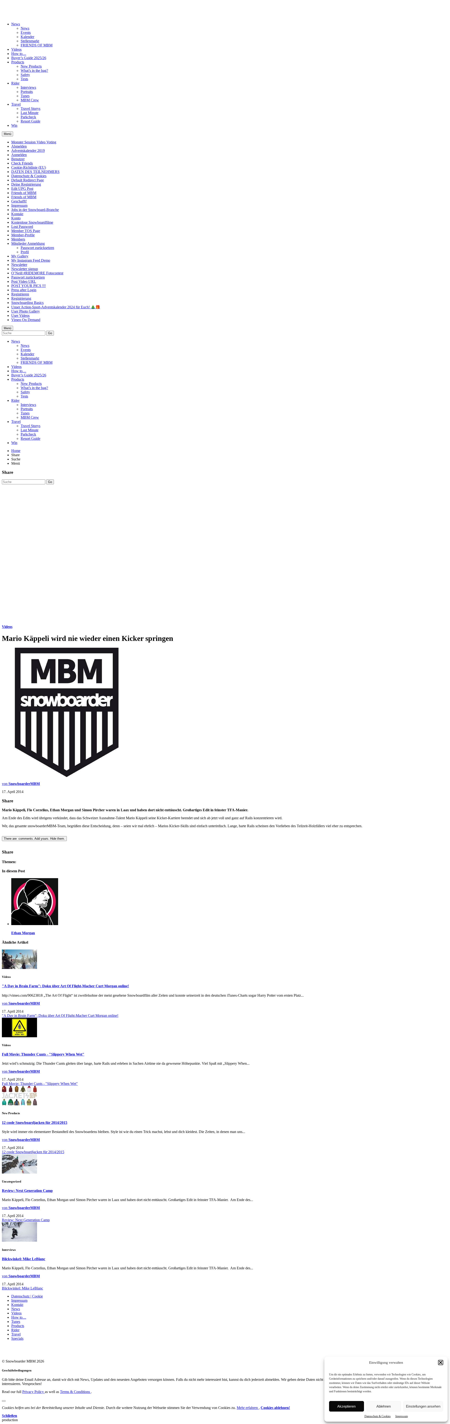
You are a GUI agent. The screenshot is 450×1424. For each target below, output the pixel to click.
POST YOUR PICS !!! (28, 286)
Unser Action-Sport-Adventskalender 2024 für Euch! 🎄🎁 (55, 307)
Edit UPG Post (22, 189)
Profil (25, 252)
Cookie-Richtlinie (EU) (28, 167)
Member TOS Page (25, 231)
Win (14, 125)
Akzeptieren (346, 1406)
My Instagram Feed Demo (30, 260)
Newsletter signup (24, 269)
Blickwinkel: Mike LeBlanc (23, 1259)
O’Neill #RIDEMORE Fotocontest (37, 273)
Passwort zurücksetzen (37, 248)
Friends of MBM (23, 193)
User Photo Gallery (25, 311)
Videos (16, 49)
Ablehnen (383, 1406)
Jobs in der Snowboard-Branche (35, 210)
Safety (25, 75)
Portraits (27, 92)
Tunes (25, 96)
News (15, 24)
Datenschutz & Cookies (377, 1416)
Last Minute (29, 113)
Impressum (401, 1416)
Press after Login (23, 290)
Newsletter (19, 265)
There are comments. (34, 838)
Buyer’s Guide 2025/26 (28, 58)
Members (18, 239)
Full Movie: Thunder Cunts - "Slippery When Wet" (43, 1054)
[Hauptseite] (29, 12)
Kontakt (17, 214)
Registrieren (20, 294)
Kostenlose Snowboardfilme (32, 222)
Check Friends (22, 163)
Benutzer (18, 159)
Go (50, 333)
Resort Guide (30, 121)
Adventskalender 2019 (28, 151)
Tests (24, 79)
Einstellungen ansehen (423, 1406)
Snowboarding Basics (27, 303)
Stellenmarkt (30, 41)
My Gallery (19, 256)
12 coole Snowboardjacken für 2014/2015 (34, 1123)
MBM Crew (30, 100)
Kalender (27, 37)
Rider (15, 83)
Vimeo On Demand (25, 320)
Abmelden (19, 146)
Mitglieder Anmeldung (28, 243)
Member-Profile (23, 235)
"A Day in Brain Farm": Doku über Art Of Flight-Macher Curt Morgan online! (65, 986)
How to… (18, 54)
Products (17, 62)
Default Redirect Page (27, 180)
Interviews (28, 87)
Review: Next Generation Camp (27, 1191)
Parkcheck (28, 117)
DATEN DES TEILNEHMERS (35, 172)
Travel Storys (30, 109)
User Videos (20, 316)
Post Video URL (23, 281)
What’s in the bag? (34, 71)
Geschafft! (19, 201)
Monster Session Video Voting (33, 142)
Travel (16, 104)
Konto (16, 218)
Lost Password (22, 227)
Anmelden (19, 155)
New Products (31, 66)
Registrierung (21, 298)
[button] (440, 1362)
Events (26, 32)
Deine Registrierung (26, 184)
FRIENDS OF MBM (36, 45)
